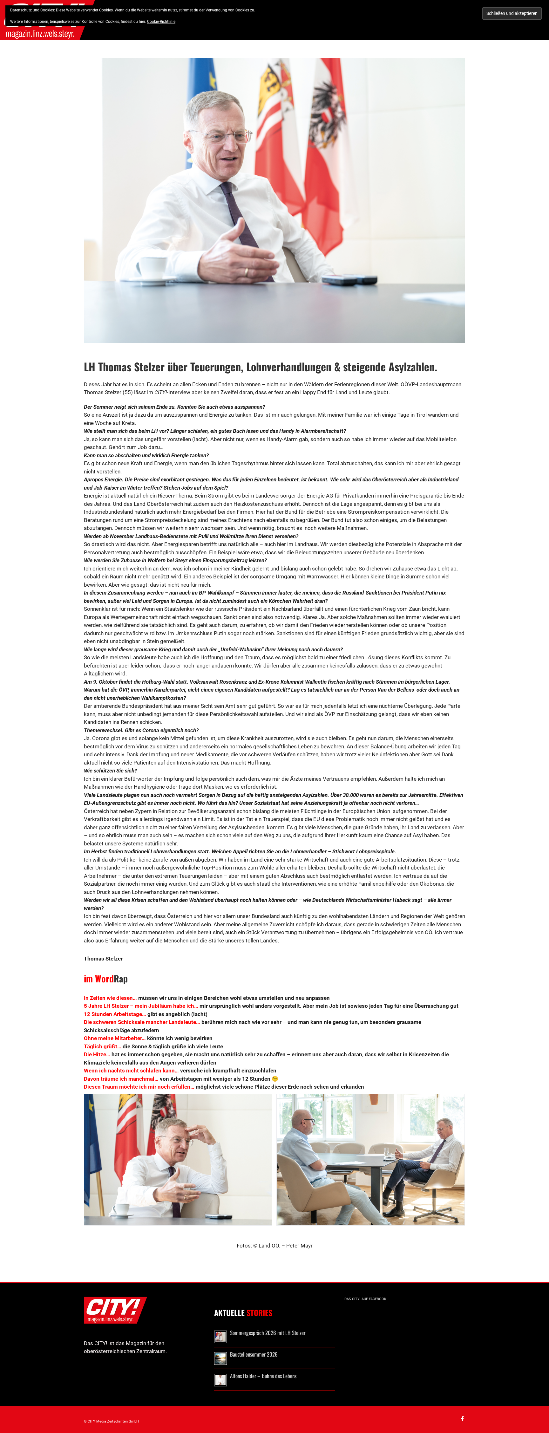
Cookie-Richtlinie (161, 21)
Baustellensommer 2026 (254, 1354)
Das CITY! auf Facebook (365, 1299)
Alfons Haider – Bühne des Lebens (263, 1376)
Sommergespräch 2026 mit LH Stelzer (267, 1333)
